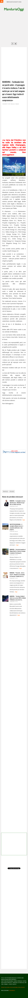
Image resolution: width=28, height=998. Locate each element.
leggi (23, 519)
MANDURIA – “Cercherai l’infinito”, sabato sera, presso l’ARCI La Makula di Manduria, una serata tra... (18, 598)
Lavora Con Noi (10, 987)
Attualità (12, 491)
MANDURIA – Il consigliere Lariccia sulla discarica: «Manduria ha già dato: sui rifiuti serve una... (17, 502)
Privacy (3, 987)
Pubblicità (17, 987)
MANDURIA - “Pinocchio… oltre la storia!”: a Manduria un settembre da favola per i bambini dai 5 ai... (17, 574)
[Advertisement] (14, 27)
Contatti (22, 987)
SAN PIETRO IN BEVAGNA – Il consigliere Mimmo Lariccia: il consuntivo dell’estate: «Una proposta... (16, 526)
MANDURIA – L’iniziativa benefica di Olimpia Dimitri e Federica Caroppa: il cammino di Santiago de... (18, 551)
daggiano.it (12, 990)
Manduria (5, 491)
